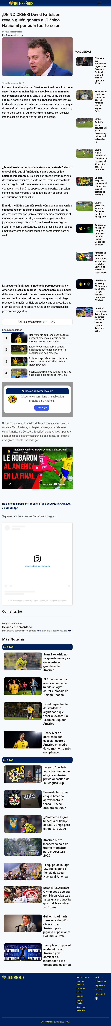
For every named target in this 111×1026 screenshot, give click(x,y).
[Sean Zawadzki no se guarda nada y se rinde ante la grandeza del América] (20, 373)
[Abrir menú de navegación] (99, 3)
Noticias (99, 977)
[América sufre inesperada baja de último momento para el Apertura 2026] (23, 847)
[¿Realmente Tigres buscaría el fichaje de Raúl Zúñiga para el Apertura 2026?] (23, 824)
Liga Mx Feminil (79, 1001)
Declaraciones (83, 977)
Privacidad (100, 994)
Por (12, 35)
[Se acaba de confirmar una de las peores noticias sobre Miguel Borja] (85, 95)
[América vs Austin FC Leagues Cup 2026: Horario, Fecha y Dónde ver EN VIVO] (85, 228)
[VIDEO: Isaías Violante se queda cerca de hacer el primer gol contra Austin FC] (85, 153)
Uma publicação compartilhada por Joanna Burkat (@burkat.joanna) (37, 601)
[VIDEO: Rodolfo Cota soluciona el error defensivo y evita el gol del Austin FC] (85, 123)
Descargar (42, 407)
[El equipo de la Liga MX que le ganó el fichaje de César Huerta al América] (23, 871)
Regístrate (100, 986)
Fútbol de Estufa (80, 990)
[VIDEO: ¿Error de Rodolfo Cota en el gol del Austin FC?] (85, 206)
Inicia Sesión (100, 981)
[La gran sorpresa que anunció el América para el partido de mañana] (85, 181)
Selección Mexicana (80, 1008)
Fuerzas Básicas (80, 983)
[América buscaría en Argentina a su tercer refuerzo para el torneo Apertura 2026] (85, 312)
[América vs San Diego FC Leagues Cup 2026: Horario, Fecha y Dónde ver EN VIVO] (85, 284)
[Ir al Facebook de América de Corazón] (96, 998)
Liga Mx (79, 996)
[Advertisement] (37, 142)
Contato (98, 990)
